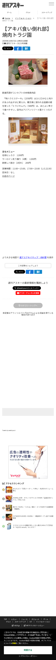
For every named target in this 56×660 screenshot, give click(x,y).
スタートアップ (20, 621)
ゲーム (9, 12)
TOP (5, 619)
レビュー (14, 619)
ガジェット (35, 619)
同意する (28, 650)
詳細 (14, 643)
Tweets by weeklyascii (8, 430)
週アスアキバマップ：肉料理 (32, 257)
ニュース (24, 619)
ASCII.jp (17, 625)
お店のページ (8, 176)
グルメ (28, 12)
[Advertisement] (28, 349)
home (7, 18)
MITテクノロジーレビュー (35, 625)
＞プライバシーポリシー (28, 656)
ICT (31, 621)
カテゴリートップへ (29, 305)
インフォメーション (23, 18)
